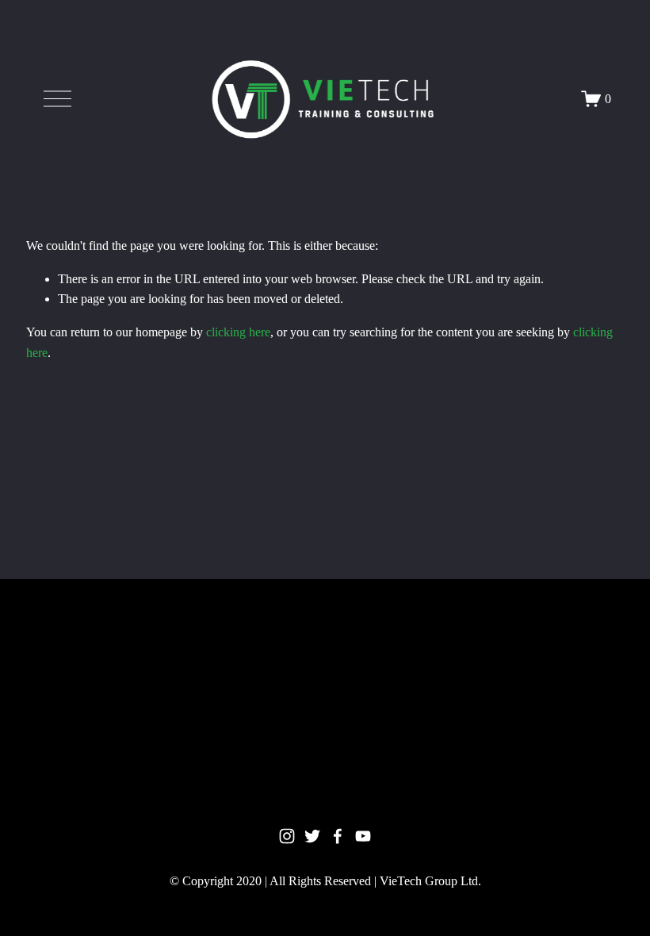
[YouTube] (363, 836)
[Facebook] (338, 836)
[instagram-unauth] (287, 836)
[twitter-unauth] (312, 836)
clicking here (238, 332)
